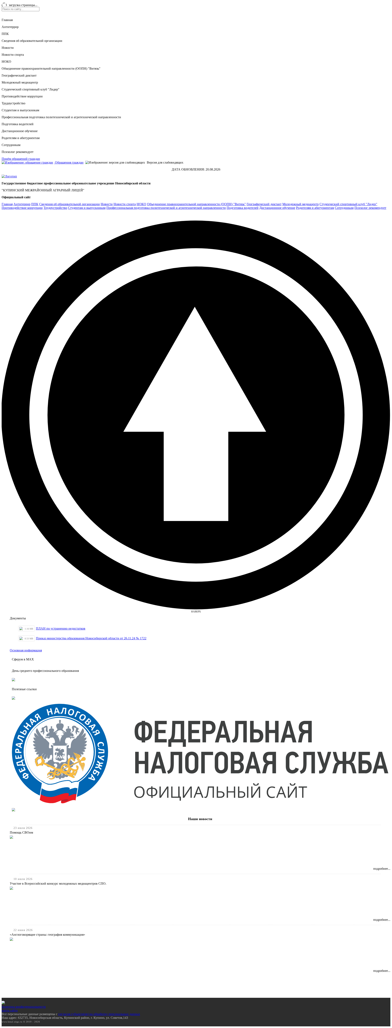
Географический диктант (19, 75)
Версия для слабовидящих (164, 162)
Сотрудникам (11, 145)
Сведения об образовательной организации (32, 40)
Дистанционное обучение (20, 131)
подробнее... (381, 868)
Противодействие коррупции (22, 96)
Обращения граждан (69, 162)
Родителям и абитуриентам (21, 138)
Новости (8, 47)
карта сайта (10, 1010)
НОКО (6, 61)
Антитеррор (10, 27)
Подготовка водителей (17, 124)
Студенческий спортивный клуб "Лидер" (30, 89)
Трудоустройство (13, 103)
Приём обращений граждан (21, 159)
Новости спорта (13, 54)
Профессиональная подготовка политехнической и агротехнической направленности (61, 117)
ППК (5, 34)
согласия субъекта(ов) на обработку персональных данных (99, 1014)
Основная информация (26, 650)
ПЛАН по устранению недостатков (60, 628)
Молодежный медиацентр (20, 82)
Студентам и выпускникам (20, 110)
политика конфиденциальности (24, 1006)
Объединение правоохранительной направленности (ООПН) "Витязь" (51, 68)
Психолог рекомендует (17, 152)
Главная (7, 20)
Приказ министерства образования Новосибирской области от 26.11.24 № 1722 (91, 638)
